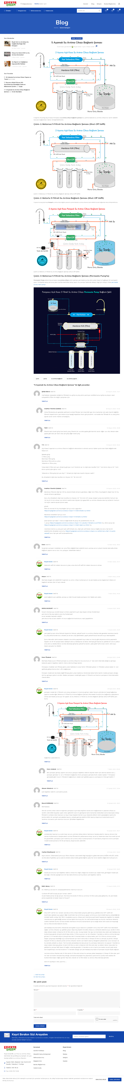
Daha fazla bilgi (101, 1079)
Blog (64, 1050)
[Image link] (10, 1048)
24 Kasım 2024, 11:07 (113, 391)
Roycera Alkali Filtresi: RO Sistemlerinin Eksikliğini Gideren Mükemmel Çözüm (15, 84)
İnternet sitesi (38, 1017)
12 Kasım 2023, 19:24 (113, 445)
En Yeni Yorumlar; (39, 977)
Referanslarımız (38, 1057)
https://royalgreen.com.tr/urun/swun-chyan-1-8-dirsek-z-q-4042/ (65, 517)
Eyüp (20, 86)
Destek (65, 1061)
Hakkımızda (37, 1068)
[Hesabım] (119, 4)
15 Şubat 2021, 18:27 (113, 831)
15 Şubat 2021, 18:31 (113, 869)
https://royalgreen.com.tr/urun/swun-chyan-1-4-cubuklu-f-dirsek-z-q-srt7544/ (76, 523)
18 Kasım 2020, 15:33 (113, 909)
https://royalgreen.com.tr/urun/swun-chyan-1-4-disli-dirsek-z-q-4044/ (67, 510)
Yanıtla (45, 401)
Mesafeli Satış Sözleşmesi (41, 1054)
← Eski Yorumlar (39, 974)
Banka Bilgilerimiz (39, 1064)
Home (56, 28)
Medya (65, 1054)
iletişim (65, 1057)
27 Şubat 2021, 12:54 (113, 788)
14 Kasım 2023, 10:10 (113, 488)
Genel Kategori (65, 28)
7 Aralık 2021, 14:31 (114, 630)
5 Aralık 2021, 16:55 (114, 608)
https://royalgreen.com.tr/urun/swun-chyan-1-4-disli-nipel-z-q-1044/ (66, 525)
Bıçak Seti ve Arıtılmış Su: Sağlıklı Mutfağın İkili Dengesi (20, 44)
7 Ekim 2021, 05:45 (114, 769)
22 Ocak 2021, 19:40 (113, 852)
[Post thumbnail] (7, 45)
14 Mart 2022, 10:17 (113, 562)
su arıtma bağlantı (56, 378)
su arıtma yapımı (72, 378)
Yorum (36, 990)
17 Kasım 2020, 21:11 (113, 886)
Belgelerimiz (37, 1061)
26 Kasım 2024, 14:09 (113, 409)
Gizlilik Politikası (38, 1050)
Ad (35, 1010)
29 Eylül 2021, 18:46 (113, 689)
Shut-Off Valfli (96, 198)
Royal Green (78, 46)
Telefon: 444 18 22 (12, 1067)
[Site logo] (10, 4)
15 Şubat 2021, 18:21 (113, 803)
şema (45, 378)
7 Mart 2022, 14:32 (114, 593)
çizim (37, 378)
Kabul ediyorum (115, 1079)
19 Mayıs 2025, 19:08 (113, 428)
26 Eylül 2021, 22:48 (113, 657)
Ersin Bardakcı (17, 92)
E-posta (81, 1010)
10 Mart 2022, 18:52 (113, 544)
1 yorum (23, 48)
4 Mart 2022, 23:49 (114, 576)
